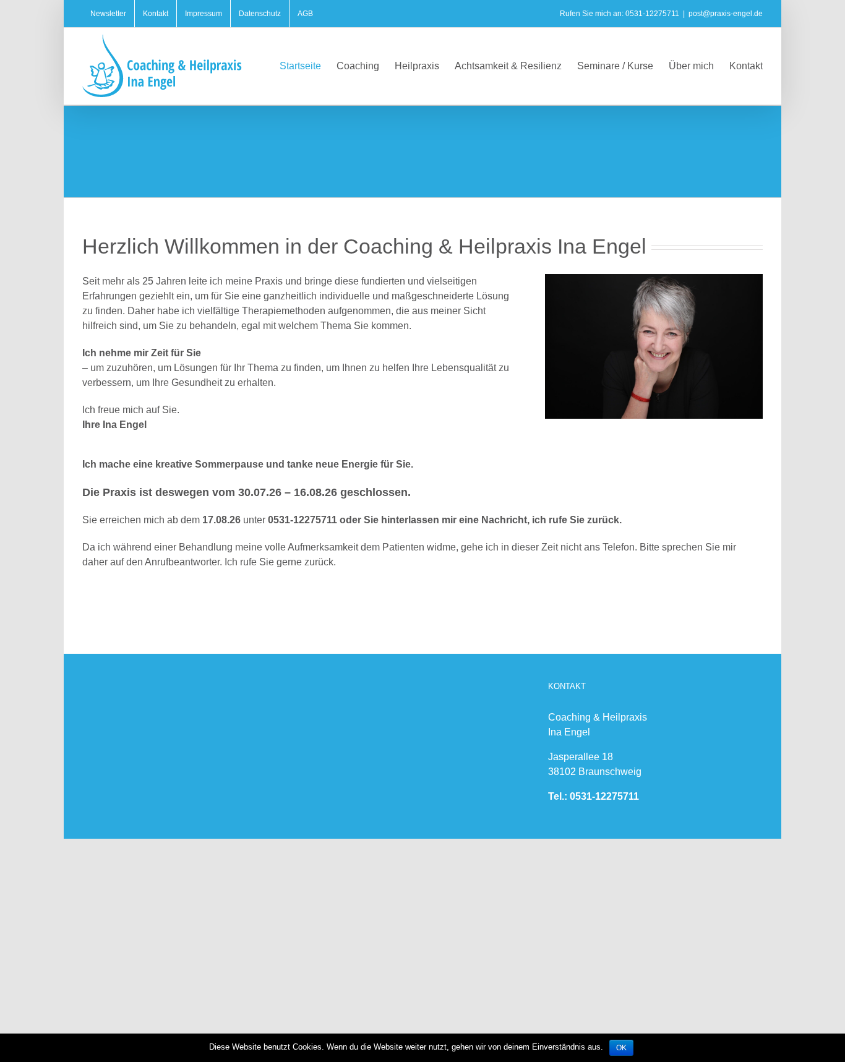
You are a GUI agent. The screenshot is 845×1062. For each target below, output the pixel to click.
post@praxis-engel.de (725, 13)
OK (621, 1047)
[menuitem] (108, 13)
